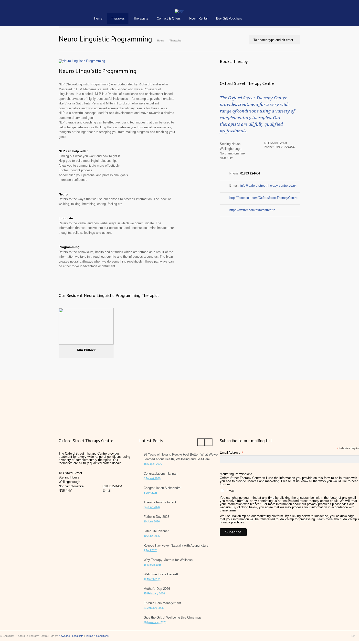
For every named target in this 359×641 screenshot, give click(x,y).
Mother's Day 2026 (157, 588)
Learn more (325, 519)
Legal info (77, 635)
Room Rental (198, 18)
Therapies (118, 18)
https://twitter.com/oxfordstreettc (252, 210)
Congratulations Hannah (160, 473)
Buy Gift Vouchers (229, 18)
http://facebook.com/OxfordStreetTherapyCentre (263, 198)
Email (107, 490)
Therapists (140, 18)
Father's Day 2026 (156, 517)
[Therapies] (179, 11)
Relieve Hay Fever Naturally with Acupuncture (176, 545)
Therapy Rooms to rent (160, 502)
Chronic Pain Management (162, 603)
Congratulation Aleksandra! (162, 488)
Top (353, 635)
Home (98, 18)
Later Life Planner (156, 531)
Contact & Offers (169, 18)
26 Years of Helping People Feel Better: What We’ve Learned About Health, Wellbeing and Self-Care (181, 457)
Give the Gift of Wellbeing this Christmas (172, 617)
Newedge (64, 635)
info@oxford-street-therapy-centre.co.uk (268, 185)
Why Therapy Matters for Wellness (168, 560)
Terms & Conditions (97, 635)
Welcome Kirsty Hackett (161, 574)
